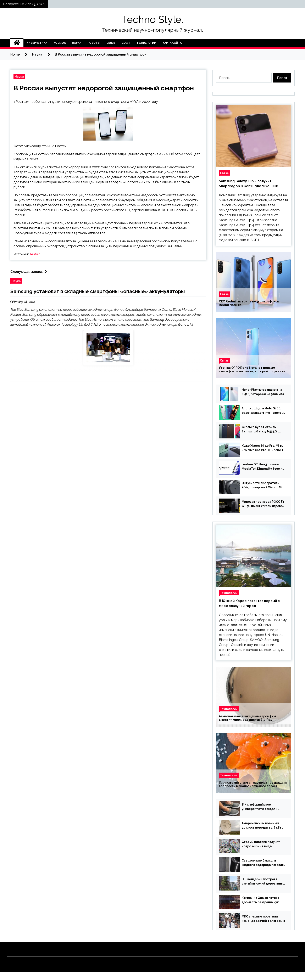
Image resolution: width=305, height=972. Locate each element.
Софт (126, 42)
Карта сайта (172, 42)
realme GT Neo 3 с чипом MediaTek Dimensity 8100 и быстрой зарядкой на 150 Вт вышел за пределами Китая (263, 467)
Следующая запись (26, 272)
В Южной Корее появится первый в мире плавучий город (249, 603)
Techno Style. (152, 19)
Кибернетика (37, 42)
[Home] (16, 43)
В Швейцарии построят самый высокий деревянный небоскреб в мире (263, 881)
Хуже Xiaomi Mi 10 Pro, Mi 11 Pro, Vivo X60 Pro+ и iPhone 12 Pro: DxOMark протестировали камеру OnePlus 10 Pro (263, 448)
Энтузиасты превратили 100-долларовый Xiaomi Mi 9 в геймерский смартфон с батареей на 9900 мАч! (263, 485)
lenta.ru (35, 254)
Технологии (146, 42)
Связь (110, 42)
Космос (60, 42)
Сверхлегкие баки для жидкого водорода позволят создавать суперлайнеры (263, 863)
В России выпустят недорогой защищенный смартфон (103, 88)
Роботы (94, 42)
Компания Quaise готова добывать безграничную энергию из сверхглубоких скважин (262, 900)
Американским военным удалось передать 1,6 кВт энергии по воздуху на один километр (263, 826)
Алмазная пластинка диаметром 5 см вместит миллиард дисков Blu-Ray (247, 718)
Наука (76, 42)
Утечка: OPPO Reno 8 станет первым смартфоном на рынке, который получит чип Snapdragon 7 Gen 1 (253, 369)
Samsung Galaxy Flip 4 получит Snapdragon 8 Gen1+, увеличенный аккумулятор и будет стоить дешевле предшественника (252, 184)
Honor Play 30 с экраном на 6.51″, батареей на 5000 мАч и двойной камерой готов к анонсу (263, 392)
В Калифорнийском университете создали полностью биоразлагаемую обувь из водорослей (264, 807)
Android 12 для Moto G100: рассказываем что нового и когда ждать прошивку (263, 411)
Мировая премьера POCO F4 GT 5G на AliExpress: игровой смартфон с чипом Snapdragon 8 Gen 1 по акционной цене (263, 504)
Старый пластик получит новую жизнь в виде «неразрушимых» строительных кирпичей (261, 844)
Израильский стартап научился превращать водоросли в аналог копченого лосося (253, 784)
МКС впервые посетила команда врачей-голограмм (263, 918)
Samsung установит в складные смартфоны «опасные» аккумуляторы (97, 291)
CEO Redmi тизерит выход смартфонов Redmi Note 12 (249, 303)
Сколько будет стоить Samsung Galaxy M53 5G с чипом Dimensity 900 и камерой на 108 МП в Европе (263, 429)
